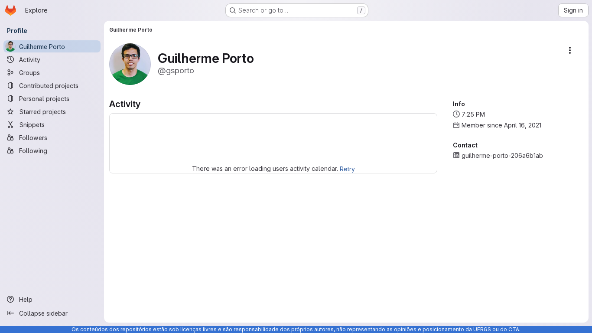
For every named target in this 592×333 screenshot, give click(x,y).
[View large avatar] (130, 63)
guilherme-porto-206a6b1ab (502, 155)
